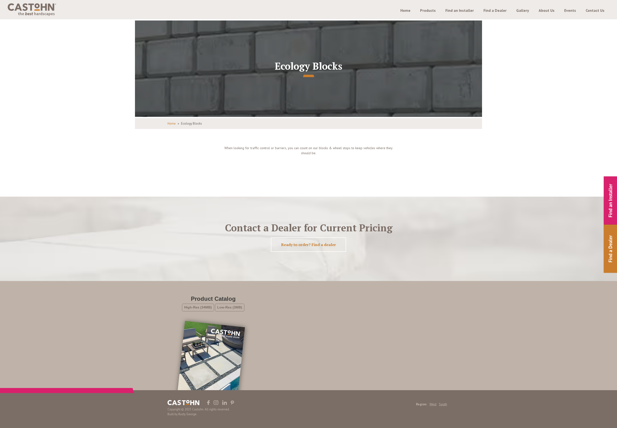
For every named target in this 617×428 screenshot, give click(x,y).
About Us (547, 10)
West (432, 404)
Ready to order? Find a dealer (308, 244)
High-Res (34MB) (198, 307)
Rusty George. (187, 414)
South (443, 404)
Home (405, 10)
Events (570, 10)
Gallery (522, 10)
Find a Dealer (495, 10)
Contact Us (595, 10)
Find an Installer (459, 10)
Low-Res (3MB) (229, 307)
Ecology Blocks (191, 124)
